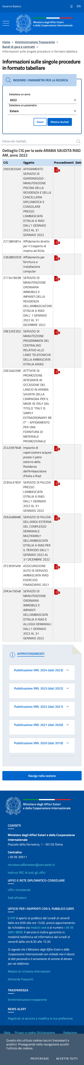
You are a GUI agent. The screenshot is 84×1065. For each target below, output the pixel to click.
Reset (40, 122)
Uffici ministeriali (19, 889)
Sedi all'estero (17, 897)
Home (6, 42)
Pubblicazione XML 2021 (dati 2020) (38, 724)
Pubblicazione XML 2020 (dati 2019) (38, 743)
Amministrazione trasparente (27, 999)
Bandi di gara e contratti (18, 46)
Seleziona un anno (19, 94)
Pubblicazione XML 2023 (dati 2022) (38, 688)
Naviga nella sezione (42, 775)
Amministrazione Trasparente (35, 42)
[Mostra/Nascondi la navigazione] (6, 23)
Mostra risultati (60, 122)
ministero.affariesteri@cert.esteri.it (31, 864)
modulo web (38, 927)
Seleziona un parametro (23, 105)
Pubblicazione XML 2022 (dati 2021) (38, 706)
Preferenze (39, 1058)
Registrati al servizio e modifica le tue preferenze (40, 1018)
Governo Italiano (11, 6)
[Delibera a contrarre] (57, 169)
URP (12, 918)
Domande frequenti (20, 979)
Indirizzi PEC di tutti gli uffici (27, 872)
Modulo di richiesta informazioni (29, 971)
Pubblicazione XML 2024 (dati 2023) (38, 670)
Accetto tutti (67, 1058)
